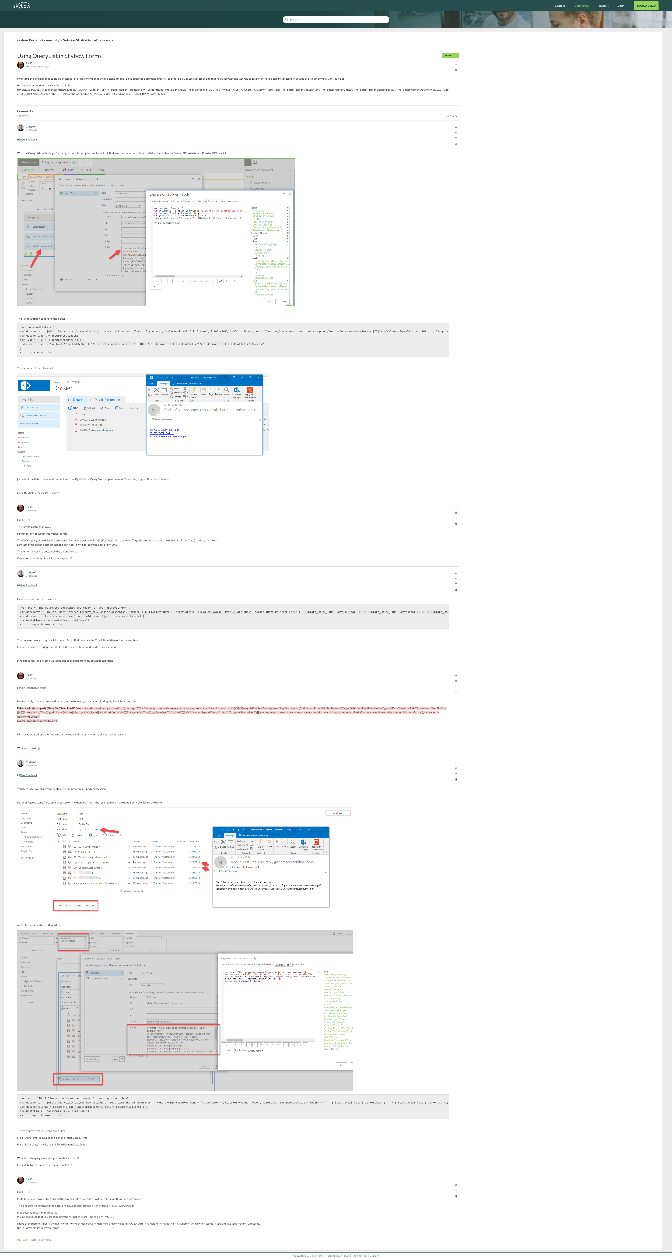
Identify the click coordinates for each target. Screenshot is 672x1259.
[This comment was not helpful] (456, 138)
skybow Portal (27, 40)
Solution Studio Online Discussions (88, 40)
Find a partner (359, 1255)
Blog (346, 1255)
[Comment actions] (456, 144)
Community (582, 5)
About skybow (334, 1255)
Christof (31, 126)
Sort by (450, 115)
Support (603, 5)
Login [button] (621, 5)
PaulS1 (30, 63)
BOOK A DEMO (646, 5)
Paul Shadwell (28, 139)
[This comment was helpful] (456, 127)
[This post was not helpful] (456, 75)
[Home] (21, 8)
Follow (448, 55)
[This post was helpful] (456, 65)
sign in (27, 1239)
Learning (560, 5)
